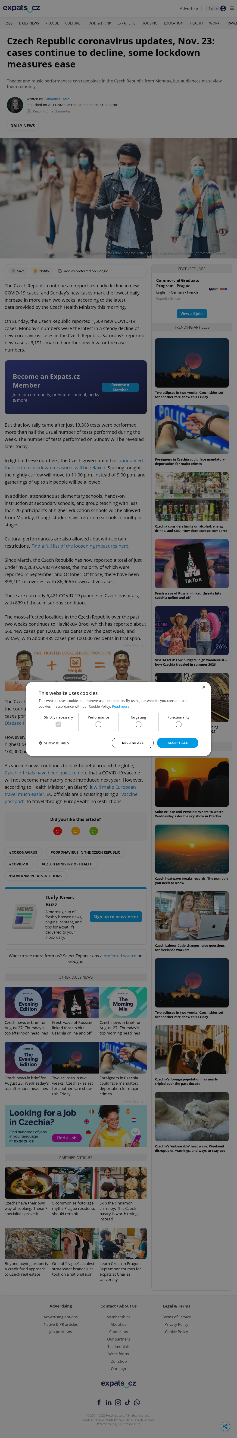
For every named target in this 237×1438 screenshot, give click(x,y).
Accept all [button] (178, 742)
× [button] (203, 687)
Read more (120, 706)
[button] (54, 743)
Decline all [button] (132, 742)
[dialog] (118, 719)
